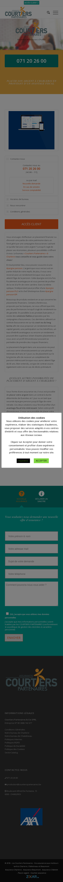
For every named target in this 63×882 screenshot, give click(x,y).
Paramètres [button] (23, 461)
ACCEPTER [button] (41, 460)
